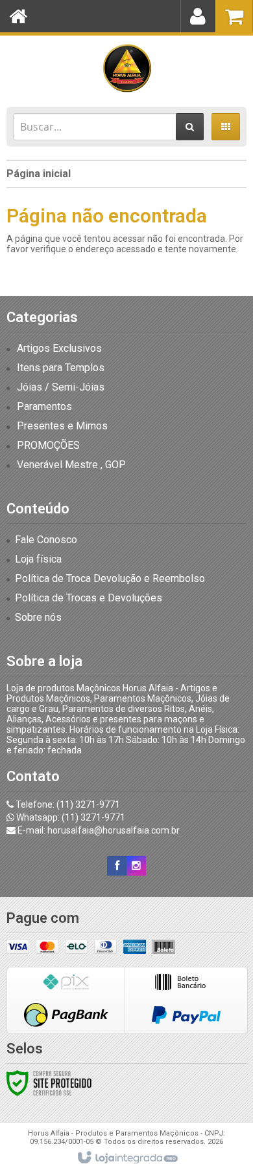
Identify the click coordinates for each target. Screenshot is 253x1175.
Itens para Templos (60, 367)
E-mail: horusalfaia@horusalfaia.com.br (98, 830)
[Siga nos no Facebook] (116, 866)
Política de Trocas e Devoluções (88, 598)
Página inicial (38, 173)
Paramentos (44, 406)
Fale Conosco (46, 540)
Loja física (38, 559)
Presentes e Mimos (62, 426)
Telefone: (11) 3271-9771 (67, 804)
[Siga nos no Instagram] (136, 866)
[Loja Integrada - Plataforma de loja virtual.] (126, 1158)
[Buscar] (190, 126)
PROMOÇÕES (48, 445)
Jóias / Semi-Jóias (60, 387)
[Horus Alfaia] (126, 68)
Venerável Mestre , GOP (71, 464)
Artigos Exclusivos (59, 348)
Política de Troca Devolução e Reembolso (110, 578)
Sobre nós (38, 617)
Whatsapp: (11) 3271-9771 (69, 817)
